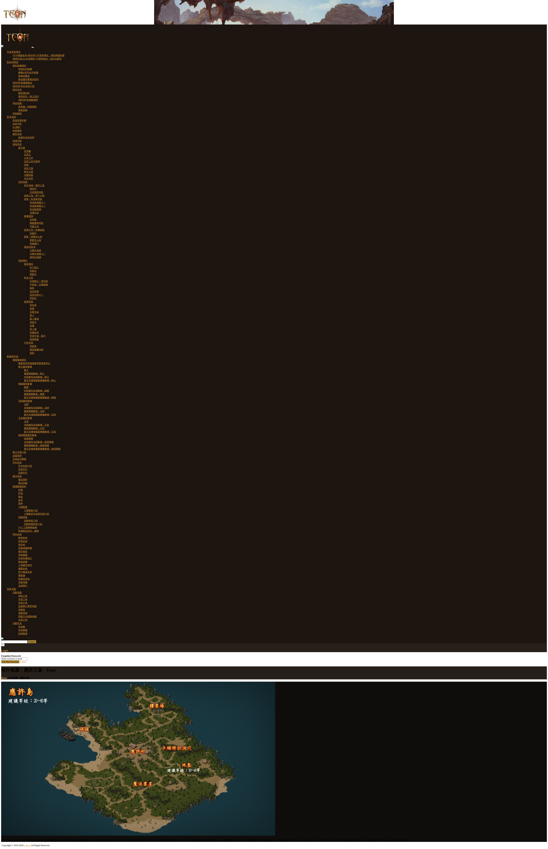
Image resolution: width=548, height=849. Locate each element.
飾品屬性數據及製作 (28, 79)
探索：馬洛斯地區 (33, 199)
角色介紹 (28, 278)
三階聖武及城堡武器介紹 (36, 514)
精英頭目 (28, 264)
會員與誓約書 (19, 120)
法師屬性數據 (25, 401)
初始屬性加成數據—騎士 (36, 377)
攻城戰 (21, 627)
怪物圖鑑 (22, 555)
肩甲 (20, 500)
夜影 (32, 353)
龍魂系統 (22, 538)
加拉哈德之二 (36, 295)
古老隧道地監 (36, 192)
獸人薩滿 (34, 319)
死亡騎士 (34, 267)
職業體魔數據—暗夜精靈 (36, 445)
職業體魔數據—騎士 (34, 373)
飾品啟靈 (22, 562)
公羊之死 (28, 158)
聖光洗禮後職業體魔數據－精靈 (40, 397)
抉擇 (26, 165)
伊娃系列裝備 (25, 69)
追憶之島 (22, 603)
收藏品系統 (24, 579)
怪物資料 (22, 261)
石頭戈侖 (34, 312)
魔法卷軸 (22, 483)
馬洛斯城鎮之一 (38, 202)
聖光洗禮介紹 (19, 452)
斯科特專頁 (12, 62)
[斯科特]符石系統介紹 (24, 86)
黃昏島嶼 (22, 110)
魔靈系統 (22, 568)
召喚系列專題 (19, 459)
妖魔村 (33, 233)
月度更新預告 (14, 52)
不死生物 (28, 343)
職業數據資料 (19, 360)
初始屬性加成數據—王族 (36, 425)
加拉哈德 (34, 291)
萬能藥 (21, 575)
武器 (20, 490)
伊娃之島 (22, 596)
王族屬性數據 (25, 418)
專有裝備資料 (19, 66)
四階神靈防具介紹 (33, 524)
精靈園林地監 (36, 223)
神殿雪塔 (22, 613)
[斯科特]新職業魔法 (22, 83)
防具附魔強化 (25, 558)
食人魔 (33, 329)
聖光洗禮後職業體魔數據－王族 (40, 432)
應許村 (33, 189)
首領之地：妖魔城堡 (34, 230)
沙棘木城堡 (35, 250)
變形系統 (17, 134)
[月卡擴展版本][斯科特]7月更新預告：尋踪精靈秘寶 (39, 55)
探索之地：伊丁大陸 (34, 196)
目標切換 (17, 141)
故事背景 (17, 144)
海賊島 (21, 610)
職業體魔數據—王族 (34, 428)
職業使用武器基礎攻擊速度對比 (34, 363)
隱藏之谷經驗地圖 (27, 616)
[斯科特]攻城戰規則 (28, 100)
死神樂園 (22, 630)
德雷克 (33, 274)
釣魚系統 (22, 541)
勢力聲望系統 (25, 572)
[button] (2, 46)
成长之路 (28, 168)
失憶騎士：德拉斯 (39, 281)
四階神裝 (22, 517)
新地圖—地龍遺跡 (27, 107)
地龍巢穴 (34, 243)
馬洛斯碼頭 (35, 209)
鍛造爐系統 (24, 93)
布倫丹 (33, 271)
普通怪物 (28, 302)
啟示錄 (21, 148)
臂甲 (20, 503)
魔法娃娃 (22, 551)
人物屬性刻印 (25, 565)
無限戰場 (22, 633)
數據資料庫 (12, 356)
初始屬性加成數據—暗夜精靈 (39, 442)
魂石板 (21, 545)
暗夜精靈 (28, 438)
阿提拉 (33, 298)
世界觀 (27, 151)
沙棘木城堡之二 (38, 254)
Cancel (23, 661)
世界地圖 (22, 182)
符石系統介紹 (25, 466)
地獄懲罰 (17, 113)
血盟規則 (17, 456)
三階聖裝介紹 (31, 510)
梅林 (32, 288)
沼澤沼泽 (34, 213)
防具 (20, 493)
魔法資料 (22, 480)
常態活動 (11, 589)
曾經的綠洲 (29, 247)
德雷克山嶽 (35, 240)
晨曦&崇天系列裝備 (28, 72)
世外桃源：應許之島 (34, 185)
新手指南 (11, 117)
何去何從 (28, 178)
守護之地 (34, 226)
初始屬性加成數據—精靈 (36, 391)
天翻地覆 (28, 175)
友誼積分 (22, 586)
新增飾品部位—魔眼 (28, 531)
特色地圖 (17, 103)
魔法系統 (17, 476)
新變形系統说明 (26, 137)
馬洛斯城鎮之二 (38, 206)
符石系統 (17, 462)
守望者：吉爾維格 (39, 285)
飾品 (20, 497)
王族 (26, 421)
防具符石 (22, 469)
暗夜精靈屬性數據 (27, 435)
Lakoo (27, 845)
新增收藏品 (24, 76)
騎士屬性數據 (25, 367)
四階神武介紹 (31, 521)
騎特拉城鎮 (35, 257)
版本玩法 (17, 90)
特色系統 (17, 534)
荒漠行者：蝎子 (38, 336)
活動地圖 (17, 592)
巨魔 (32, 326)
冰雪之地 (22, 620)
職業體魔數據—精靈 (34, 394)
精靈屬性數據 (25, 384)
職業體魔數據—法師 (34, 411)
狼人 (32, 315)
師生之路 (28, 172)
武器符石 (22, 473)
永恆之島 (22, 599)
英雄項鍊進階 (25, 548)
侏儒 (32, 308)
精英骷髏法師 (36, 350)
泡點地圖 (22, 582)
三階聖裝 (22, 507)
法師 (26, 404)
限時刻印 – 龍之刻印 (28, 96)
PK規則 (16, 127)
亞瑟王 (27, 155)
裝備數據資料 (19, 486)
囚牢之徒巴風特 (32, 161)
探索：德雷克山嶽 (33, 237)
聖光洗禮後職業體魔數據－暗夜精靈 (42, 449)
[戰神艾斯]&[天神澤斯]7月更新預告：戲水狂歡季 (37, 59)
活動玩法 (17, 623)
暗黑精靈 (34, 339)
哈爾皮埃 (34, 332)
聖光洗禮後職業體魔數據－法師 (40, 415)
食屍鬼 (33, 346)
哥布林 (33, 305)
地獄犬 (33, 322)
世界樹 (33, 220)
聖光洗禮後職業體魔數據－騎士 (40, 380)
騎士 (26, 370)
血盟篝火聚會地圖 (27, 606)
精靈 (26, 387)
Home (4, 678)
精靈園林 (28, 216)
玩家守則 (17, 124)
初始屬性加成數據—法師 (36, 408)
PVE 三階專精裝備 (27, 527)
